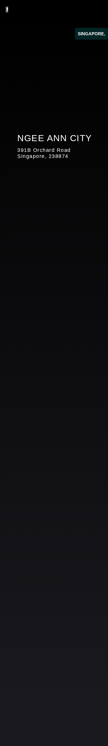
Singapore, (91, 33)
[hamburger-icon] (95, 9)
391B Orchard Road (44, 150)
